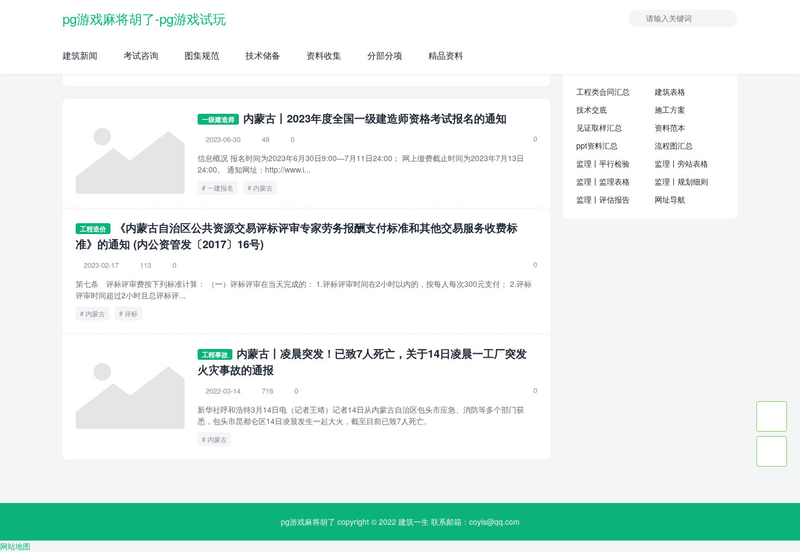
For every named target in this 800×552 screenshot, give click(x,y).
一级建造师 (218, 119)
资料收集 (323, 55)
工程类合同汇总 (603, 91)
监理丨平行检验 (603, 163)
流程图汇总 (674, 145)
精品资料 (445, 55)
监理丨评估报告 (603, 199)
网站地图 (15, 546)
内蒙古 (263, 187)
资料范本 (670, 127)
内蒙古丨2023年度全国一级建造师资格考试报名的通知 (375, 118)
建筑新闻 (80, 55)
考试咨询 (141, 55)
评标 (131, 313)
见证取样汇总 (599, 127)
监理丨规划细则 (681, 181)
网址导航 (670, 199)
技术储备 (262, 55)
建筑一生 (413, 521)
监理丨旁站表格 (681, 163)
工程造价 (93, 229)
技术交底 (591, 109)
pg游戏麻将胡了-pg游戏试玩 (144, 18)
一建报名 (220, 187)
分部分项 (384, 55)
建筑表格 (670, 91)
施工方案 (670, 109)
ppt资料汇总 (597, 145)
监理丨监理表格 (603, 181)
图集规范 (201, 55)
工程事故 (215, 354)
